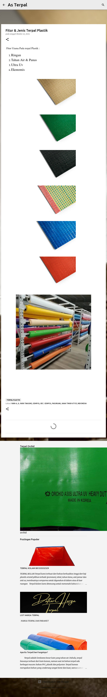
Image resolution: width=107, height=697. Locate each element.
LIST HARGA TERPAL (29, 615)
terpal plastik (13, 400)
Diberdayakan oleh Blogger (55, 681)
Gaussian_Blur (60, 687)
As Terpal (17, 4)
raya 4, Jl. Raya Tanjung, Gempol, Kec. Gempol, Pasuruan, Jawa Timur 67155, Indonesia (49, 403)
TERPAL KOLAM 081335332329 (34, 568)
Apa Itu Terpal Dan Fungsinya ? (34, 652)
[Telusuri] (31, 5)
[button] (7, 39)
